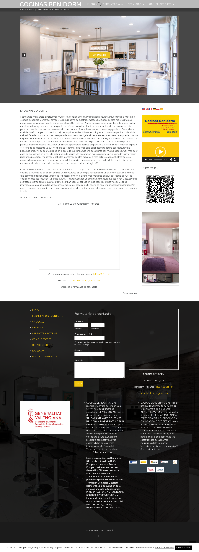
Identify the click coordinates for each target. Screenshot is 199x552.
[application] (160, 152)
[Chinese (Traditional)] (144, 109)
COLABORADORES (42, 345)
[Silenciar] (170, 159)
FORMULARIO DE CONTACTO (47, 316)
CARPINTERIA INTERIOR (44, 333)
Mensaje (79, 360)
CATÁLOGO (38, 322)
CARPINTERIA (111, 4)
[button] (24, 55)
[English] (147, 109)
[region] (99, 55)
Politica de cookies (164, 547)
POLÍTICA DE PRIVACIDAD (45, 356)
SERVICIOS (134, 4)
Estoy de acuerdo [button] (183, 548)
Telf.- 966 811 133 (101, 274)
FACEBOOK (38, 350)
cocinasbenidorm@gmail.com (85, 280)
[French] (151, 109)
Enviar (79, 383)
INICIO (91, 4)
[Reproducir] (145, 159)
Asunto (78, 350)
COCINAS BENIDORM (51, 4)
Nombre (79, 321)
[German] (154, 109)
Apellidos (95, 329)
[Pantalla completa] (175, 159)
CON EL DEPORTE (160, 4)
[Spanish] (161, 109)
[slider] (158, 159)
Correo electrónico (85, 334)
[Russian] (158, 109)
